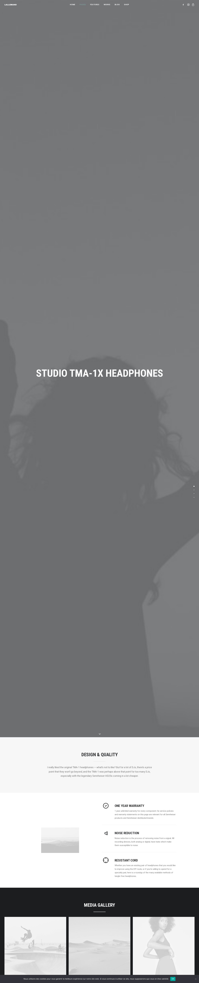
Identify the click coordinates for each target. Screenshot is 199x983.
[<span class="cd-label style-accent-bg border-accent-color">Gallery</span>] (194, 494)
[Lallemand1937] (10, 5)
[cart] (193, 4)
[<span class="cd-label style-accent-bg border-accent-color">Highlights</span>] (194, 490)
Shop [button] (126, 4)
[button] (184, 4)
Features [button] (94, 4)
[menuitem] (72, 4)
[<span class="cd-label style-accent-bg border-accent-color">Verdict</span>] (194, 497)
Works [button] (107, 4)
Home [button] (72, 4)
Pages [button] (83, 4)
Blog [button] (117, 4)
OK (173, 979)
